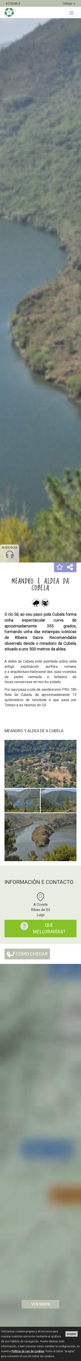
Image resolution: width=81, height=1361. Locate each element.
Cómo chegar (31, 954)
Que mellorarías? (49, 928)
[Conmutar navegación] (71, 13)
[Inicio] (11, 12)
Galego (68, 3)
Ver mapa (40, 1304)
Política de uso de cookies (27, 1351)
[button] (59, 567)
